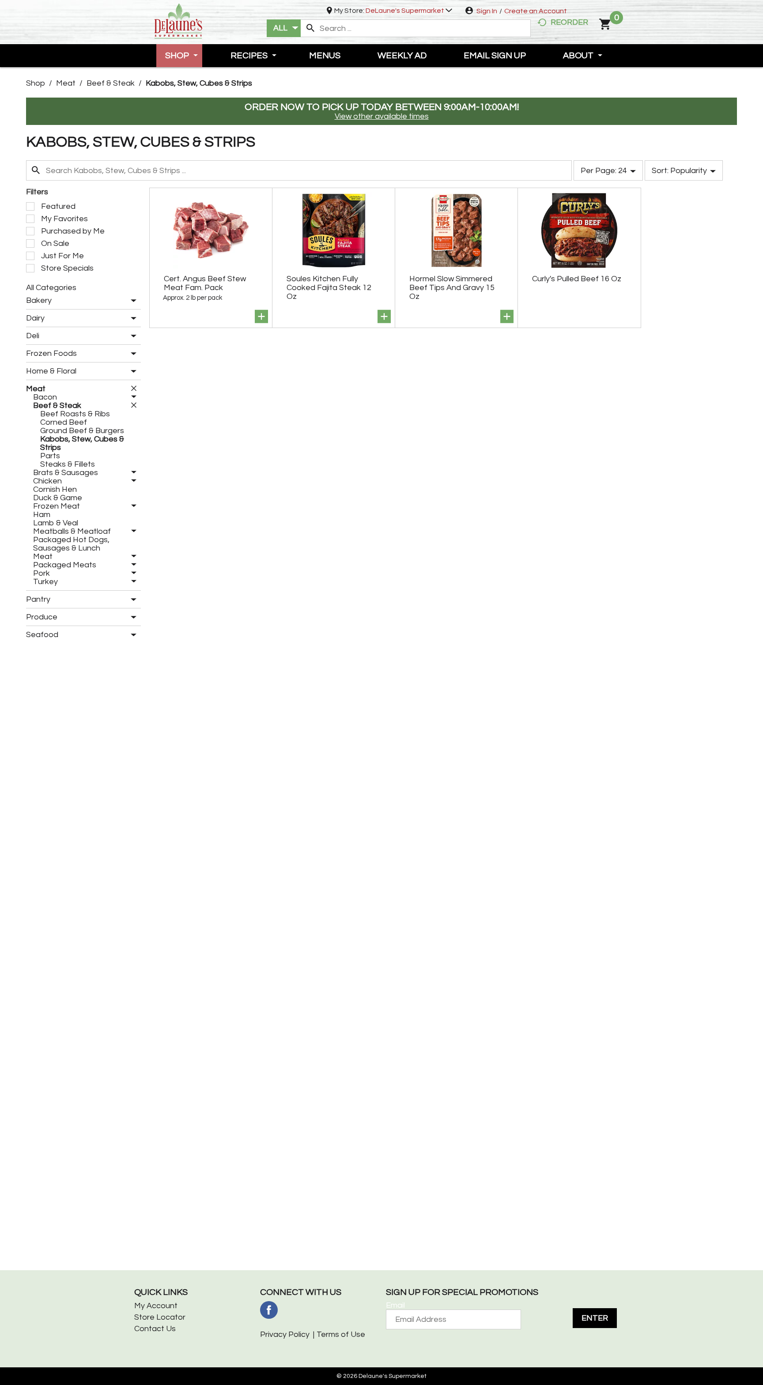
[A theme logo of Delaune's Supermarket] (178, 20)
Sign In (486, 11)
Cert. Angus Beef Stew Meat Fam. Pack (205, 283)
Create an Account (535, 11)
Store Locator (159, 1317)
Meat (66, 83)
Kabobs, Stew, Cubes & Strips (199, 83)
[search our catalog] (310, 28)
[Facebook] (269, 1310)
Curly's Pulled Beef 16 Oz (576, 279)
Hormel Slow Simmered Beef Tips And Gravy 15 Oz (452, 288)
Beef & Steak (111, 83)
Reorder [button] (569, 22)
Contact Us (155, 1329)
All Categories (51, 287)
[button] (409, 10)
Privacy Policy (285, 1334)
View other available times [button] (382, 116)
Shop (35, 83)
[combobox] (284, 28)
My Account (156, 1306)
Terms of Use (341, 1334)
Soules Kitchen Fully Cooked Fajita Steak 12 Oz (329, 288)
